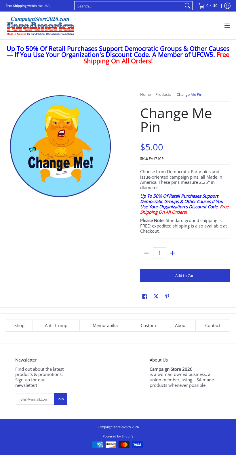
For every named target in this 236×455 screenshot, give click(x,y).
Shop (19, 325)
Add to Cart (185, 275)
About (181, 325)
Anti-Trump (56, 325)
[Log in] (227, 6)
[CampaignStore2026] (40, 25)
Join (61, 399)
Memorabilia (105, 325)
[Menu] (227, 25)
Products (163, 94)
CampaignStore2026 (112, 427)
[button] (145, 296)
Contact (212, 325)
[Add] (172, 253)
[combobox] (129, 5)
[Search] (187, 5)
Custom (148, 325)
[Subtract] (146, 253)
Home (145, 94)
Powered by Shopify (118, 436)
